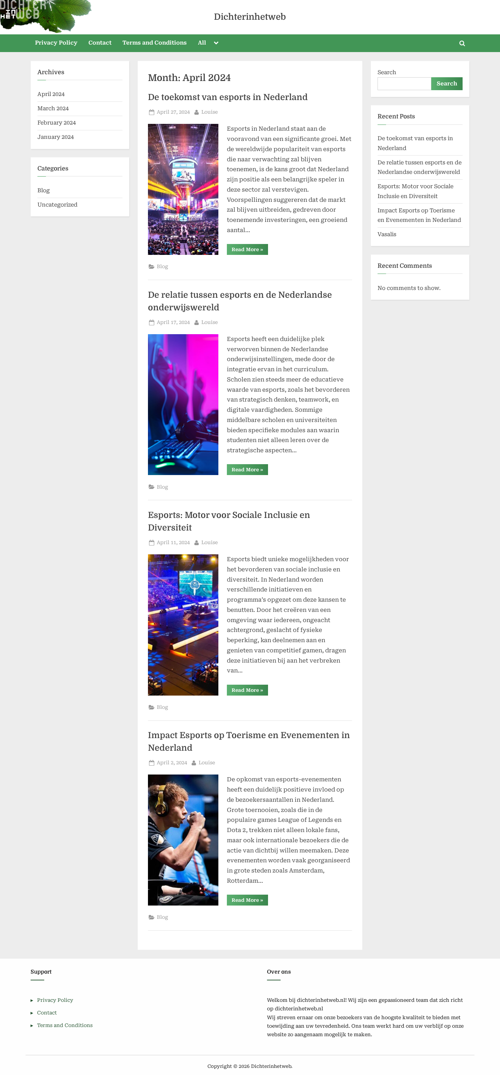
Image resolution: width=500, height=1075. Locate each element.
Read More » (250, 250)
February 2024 (56, 122)
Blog (162, 267)
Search (387, 72)
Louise (209, 112)
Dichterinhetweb (250, 17)
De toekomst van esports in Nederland (228, 97)
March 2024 (53, 108)
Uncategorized (57, 204)
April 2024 (51, 94)
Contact (100, 42)
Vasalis (387, 234)
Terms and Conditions (154, 42)
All (202, 42)
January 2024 (55, 137)
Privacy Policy (56, 42)
